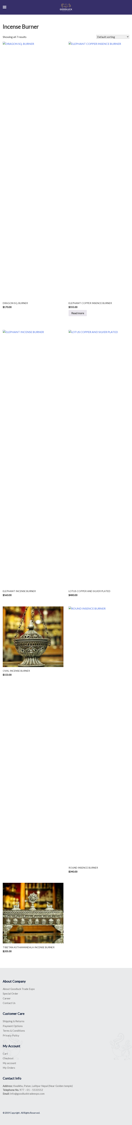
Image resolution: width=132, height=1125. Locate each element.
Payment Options (13, 1026)
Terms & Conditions (14, 1030)
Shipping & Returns (13, 1021)
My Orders (9, 1067)
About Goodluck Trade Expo (19, 988)
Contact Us (9, 1003)
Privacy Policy (11, 1035)
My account (9, 1063)
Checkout (8, 1058)
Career (7, 998)
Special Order (10, 993)
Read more (77, 313)
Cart (5, 1053)
